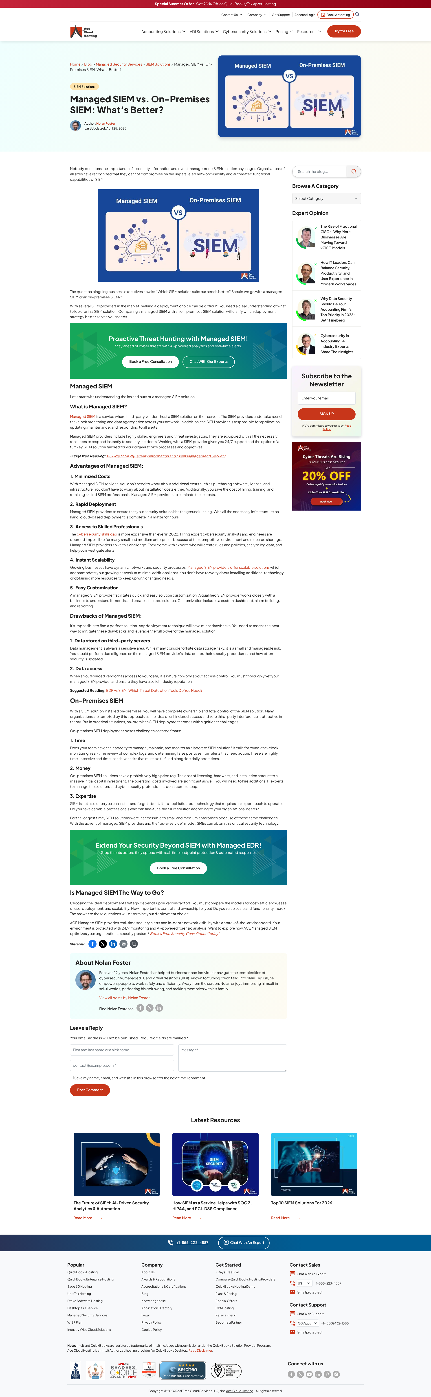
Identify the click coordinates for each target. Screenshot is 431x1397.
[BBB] (75, 1370)
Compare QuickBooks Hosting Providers (245, 1279)
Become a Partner (229, 1322)
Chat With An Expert (247, 1242)
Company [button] (254, 15)
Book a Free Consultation (150, 361)
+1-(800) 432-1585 (335, 1323)
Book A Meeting (338, 15)
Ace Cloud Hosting (239, 1391)
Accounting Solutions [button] (160, 31)
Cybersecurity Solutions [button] (244, 31)
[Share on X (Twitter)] (103, 944)
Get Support (281, 15)
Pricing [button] (282, 31)
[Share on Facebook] (92, 944)
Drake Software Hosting (85, 1301)
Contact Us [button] (229, 15)
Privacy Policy (151, 1322)
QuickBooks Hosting (82, 1272)
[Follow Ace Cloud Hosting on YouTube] (309, 1374)
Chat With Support (310, 1314)
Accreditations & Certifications (163, 1286)
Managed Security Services (119, 64)
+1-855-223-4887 (192, 1242)
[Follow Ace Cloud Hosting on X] (300, 1374)
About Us (148, 1272)
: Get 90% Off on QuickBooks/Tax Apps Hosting (215, 3)
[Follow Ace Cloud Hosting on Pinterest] (327, 1374)
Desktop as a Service (82, 1308)
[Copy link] (134, 944)
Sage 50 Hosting (79, 1286)
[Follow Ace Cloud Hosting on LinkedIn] (318, 1374)
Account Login (305, 15)
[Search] (354, 171)
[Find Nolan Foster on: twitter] (150, 1008)
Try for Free (344, 31)
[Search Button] (357, 14)
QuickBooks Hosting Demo (235, 1286)
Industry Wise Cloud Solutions (89, 1329)
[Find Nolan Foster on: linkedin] (159, 1008)
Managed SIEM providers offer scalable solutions (228, 567)
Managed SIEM (82, 416)
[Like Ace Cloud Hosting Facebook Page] (291, 1374)
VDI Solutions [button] (202, 31)
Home (75, 64)
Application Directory (156, 1308)
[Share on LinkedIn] (113, 944)
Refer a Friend (226, 1315)
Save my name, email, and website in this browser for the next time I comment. (140, 1077)
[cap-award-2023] (123, 1370)
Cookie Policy (151, 1329)
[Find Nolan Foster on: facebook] (140, 1008)
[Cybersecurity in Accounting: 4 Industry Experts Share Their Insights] (306, 344)
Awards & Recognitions (158, 1279)
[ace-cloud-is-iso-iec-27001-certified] (226, 1370)
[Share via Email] (123, 944)
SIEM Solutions (158, 64)
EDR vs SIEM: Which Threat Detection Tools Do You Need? (154, 690)
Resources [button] (306, 31)
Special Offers (226, 1301)
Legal (145, 1315)
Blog (88, 64)
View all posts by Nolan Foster (124, 997)
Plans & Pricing (226, 1293)
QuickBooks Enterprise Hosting (90, 1279)
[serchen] (182, 1370)
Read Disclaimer (200, 1350)
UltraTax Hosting (79, 1293)
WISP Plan (74, 1322)
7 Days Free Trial (227, 1272)
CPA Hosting (225, 1308)
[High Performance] (149, 1370)
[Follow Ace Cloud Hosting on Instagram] (336, 1374)
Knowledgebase (153, 1301)
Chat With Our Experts (209, 361)
